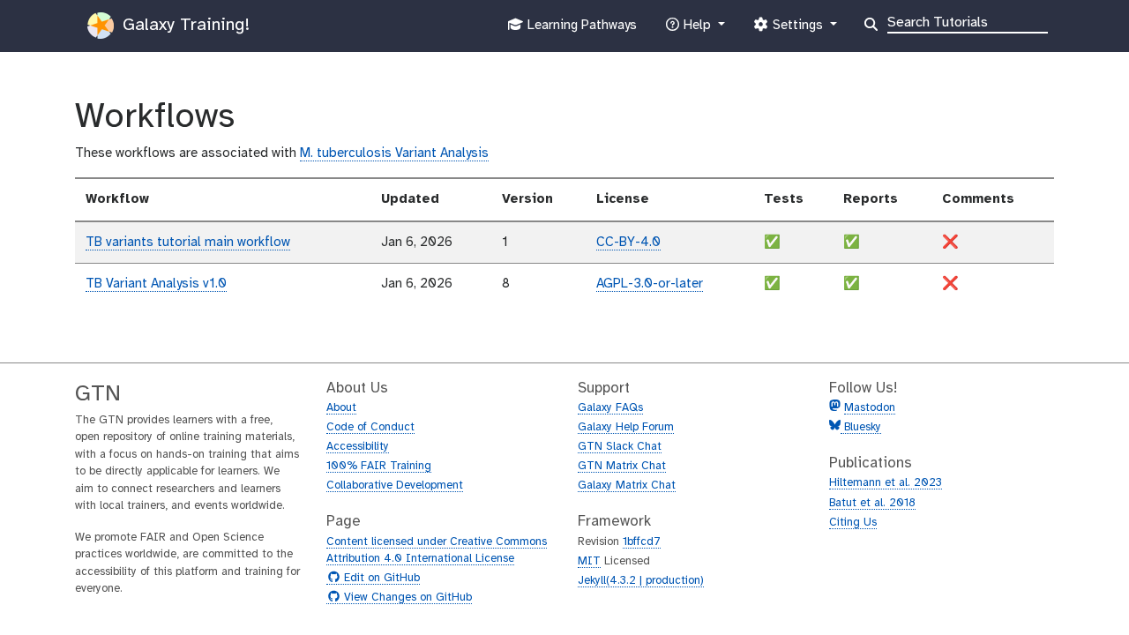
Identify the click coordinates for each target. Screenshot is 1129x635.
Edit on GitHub (380, 578)
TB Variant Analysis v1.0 (156, 284)
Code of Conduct (370, 427)
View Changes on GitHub (406, 598)
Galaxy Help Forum (626, 427)
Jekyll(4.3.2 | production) (641, 580)
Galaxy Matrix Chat (627, 485)
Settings (797, 30)
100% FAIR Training (378, 466)
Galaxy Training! (183, 25)
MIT (589, 561)
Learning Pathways (580, 30)
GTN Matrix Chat (622, 466)
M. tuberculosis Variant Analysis (394, 153)
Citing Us (853, 522)
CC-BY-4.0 (628, 242)
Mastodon (869, 408)
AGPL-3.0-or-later (649, 284)
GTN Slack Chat (620, 446)
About (341, 408)
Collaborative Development (394, 485)
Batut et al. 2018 (872, 503)
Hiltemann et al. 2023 (885, 483)
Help (696, 30)
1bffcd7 (642, 542)
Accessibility (357, 446)
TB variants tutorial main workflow (188, 242)
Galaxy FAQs (610, 408)
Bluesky (861, 427)
